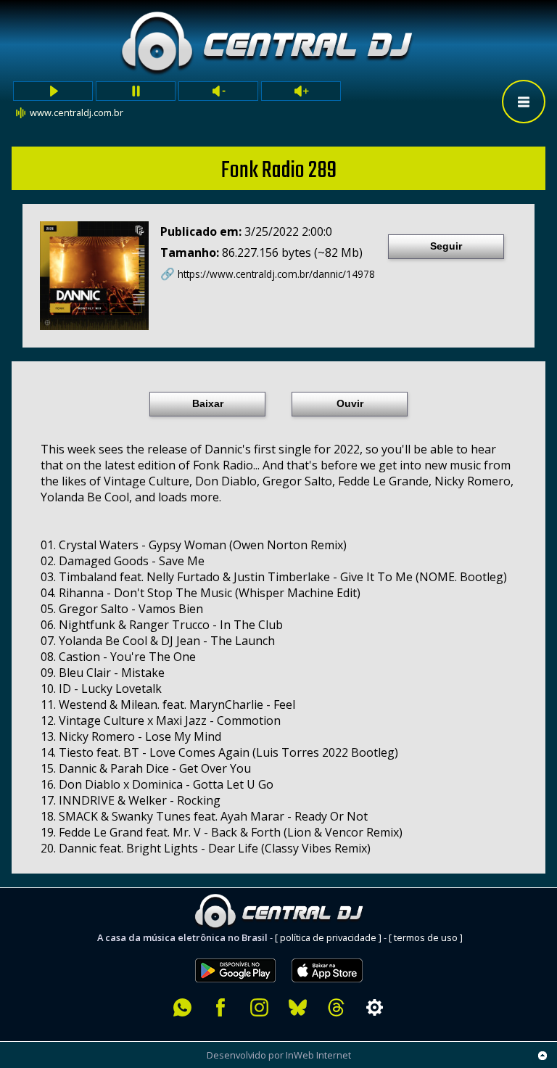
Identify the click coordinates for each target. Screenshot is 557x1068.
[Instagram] (259, 1007)
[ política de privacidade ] (328, 937)
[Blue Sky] (298, 1007)
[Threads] (336, 1007)
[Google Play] (235, 950)
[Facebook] (221, 1007)
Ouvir (350, 403)
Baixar (207, 403)
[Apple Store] (335, 950)
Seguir (446, 246)
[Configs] (375, 1007)
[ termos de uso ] (426, 937)
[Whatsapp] (182, 1007)
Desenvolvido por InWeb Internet (279, 1054)
